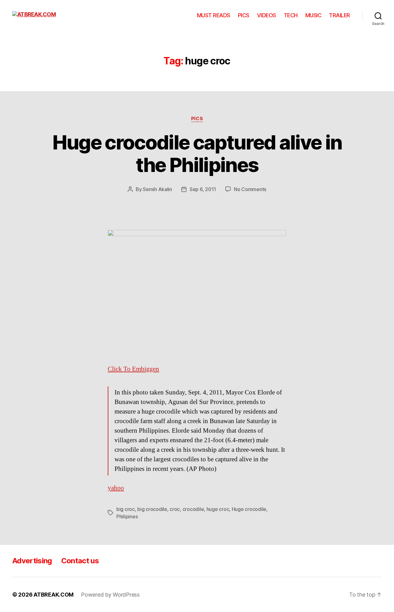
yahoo (116, 488)
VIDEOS (266, 15)
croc (175, 509)
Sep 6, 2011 (203, 189)
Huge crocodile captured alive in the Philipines (197, 153)
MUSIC (313, 15)
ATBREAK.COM (54, 594)
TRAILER (339, 15)
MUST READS (213, 15)
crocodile (193, 509)
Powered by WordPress (110, 594)
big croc (125, 509)
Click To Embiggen (133, 369)
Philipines (127, 516)
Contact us (80, 560)
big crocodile (152, 509)
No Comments (250, 189)
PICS (243, 15)
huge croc (218, 509)
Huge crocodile (249, 509)
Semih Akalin (157, 189)
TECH (291, 15)
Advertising (32, 560)
